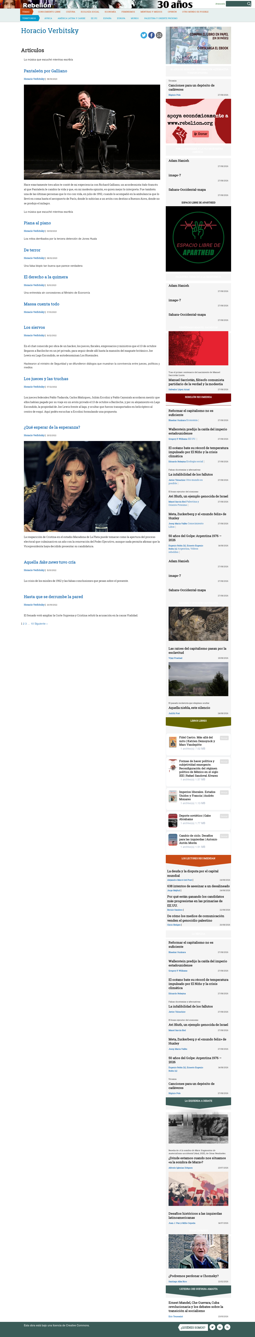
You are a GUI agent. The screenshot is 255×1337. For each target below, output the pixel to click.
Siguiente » (41, 623)
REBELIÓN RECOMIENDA (198, 396)
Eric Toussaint (176, 1316)
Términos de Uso (100, 1325)
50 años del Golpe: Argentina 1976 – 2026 (195, 538)
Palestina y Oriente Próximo (161, 18)
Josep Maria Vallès (178, 523)
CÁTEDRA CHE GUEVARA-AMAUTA (198, 1288)
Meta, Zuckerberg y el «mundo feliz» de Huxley (197, 516)
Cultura (70, 11)
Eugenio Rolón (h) (177, 545)
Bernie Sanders (175, 909)
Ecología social (90, 11)
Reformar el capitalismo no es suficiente (191, 412)
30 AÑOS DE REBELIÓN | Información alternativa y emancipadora (199, 71)
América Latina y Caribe (71, 18)
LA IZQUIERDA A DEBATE (198, 1100)
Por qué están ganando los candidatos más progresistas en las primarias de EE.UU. (195, 901)
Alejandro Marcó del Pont (179, 879)
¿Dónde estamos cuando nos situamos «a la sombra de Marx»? (197, 1160)
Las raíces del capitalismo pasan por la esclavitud (197, 650)
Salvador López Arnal (179, 389)
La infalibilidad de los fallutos (191, 474)
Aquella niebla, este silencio (189, 707)
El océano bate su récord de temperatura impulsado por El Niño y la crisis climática (198, 452)
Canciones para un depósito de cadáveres (191, 87)
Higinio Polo (175, 94)
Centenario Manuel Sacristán (198, 327)
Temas (25, 11)
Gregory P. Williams (178, 438)
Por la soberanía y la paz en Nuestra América (199, 150)
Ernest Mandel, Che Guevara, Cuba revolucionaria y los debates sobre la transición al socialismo (196, 1306)
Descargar (224, 738)
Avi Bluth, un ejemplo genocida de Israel (198, 496)
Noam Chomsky (198, 1230)
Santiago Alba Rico (178, 1281)
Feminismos (128, 11)
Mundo (135, 18)
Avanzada (220, 3)
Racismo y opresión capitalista (198, 602)
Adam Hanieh (179, 160)
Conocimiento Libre (49, 11)
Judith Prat (174, 713)
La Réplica (198, 933)
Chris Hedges (174, 924)
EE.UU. (94, 18)
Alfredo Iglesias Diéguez (181, 1167)
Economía (110, 11)
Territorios (29, 18)
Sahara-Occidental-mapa (187, 189)
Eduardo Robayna (177, 461)
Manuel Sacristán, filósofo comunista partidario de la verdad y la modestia (196, 382)
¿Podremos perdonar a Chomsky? (194, 1276)
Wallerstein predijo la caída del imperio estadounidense (198, 431)
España (107, 18)
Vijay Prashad (175, 658)
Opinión (172, 11)
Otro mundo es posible (195, 11)
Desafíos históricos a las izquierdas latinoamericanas (195, 1215)
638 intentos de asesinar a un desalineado (198, 886)
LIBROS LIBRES (198, 720)
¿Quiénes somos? (193, 1327)
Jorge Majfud (173, 890)
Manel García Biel (177, 501)
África (48, 18)
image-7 (175, 175)
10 (32, 623)
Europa (121, 18)
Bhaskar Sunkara (177, 420)
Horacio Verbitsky (34, 78)
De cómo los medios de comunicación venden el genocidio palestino (195, 918)
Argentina (183, 548)
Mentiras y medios (151, 11)
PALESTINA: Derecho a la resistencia (198, 276)
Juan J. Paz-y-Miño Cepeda (182, 1223)
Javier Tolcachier (177, 480)
